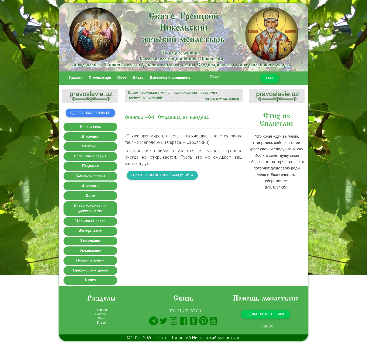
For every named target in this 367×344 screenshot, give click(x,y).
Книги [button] (90, 280)
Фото (122, 78)
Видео (138, 78)
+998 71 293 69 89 (183, 310)
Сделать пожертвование (90, 113)
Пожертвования (90, 261)
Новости (101, 314)
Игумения (90, 137)
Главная (76, 78)
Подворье (90, 166)
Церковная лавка (90, 221)
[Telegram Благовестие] (153, 321)
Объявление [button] (90, 251)
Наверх (265, 326)
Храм (90, 196)
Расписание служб (90, 156)
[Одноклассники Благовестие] (193, 321)
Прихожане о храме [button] (90, 270)
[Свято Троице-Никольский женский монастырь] (183, 36)
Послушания (90, 241)
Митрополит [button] (90, 231)
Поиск (270, 78)
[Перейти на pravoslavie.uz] (90, 96)
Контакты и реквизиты (170, 78)
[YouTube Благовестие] (213, 321)
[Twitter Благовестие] (163, 321)
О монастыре (100, 78)
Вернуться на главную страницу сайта (162, 175)
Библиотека (90, 127)
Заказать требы (90, 176)
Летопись (90, 186)
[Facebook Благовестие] (183, 321)
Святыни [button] (90, 146)
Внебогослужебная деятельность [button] (90, 208)
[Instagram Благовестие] (173, 321)
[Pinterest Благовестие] (203, 321)
